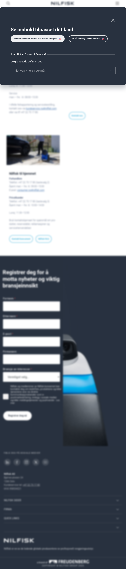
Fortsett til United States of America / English (35, 38)
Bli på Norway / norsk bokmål (86, 38)
